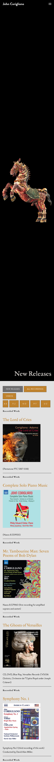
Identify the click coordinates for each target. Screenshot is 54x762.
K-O (24, 403)
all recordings (35, 389)
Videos (9, 396)
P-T (35, 403)
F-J (14, 403)
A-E (5, 403)
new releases (13, 389)
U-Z (45, 403)
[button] (50, 4)
